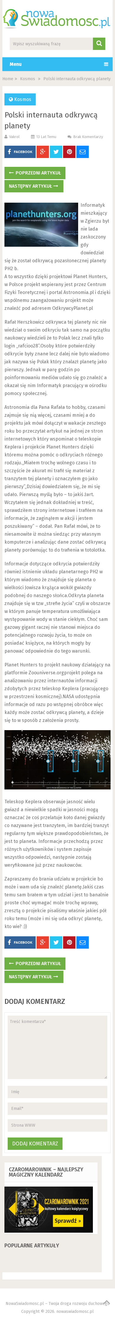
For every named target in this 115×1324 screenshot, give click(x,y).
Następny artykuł (31, 186)
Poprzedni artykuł (37, 173)
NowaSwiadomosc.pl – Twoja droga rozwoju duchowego (58, 1303)
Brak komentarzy (88, 137)
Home (7, 78)
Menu (16, 64)
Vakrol (14, 137)
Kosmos (27, 78)
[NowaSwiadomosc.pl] (57, 25)
